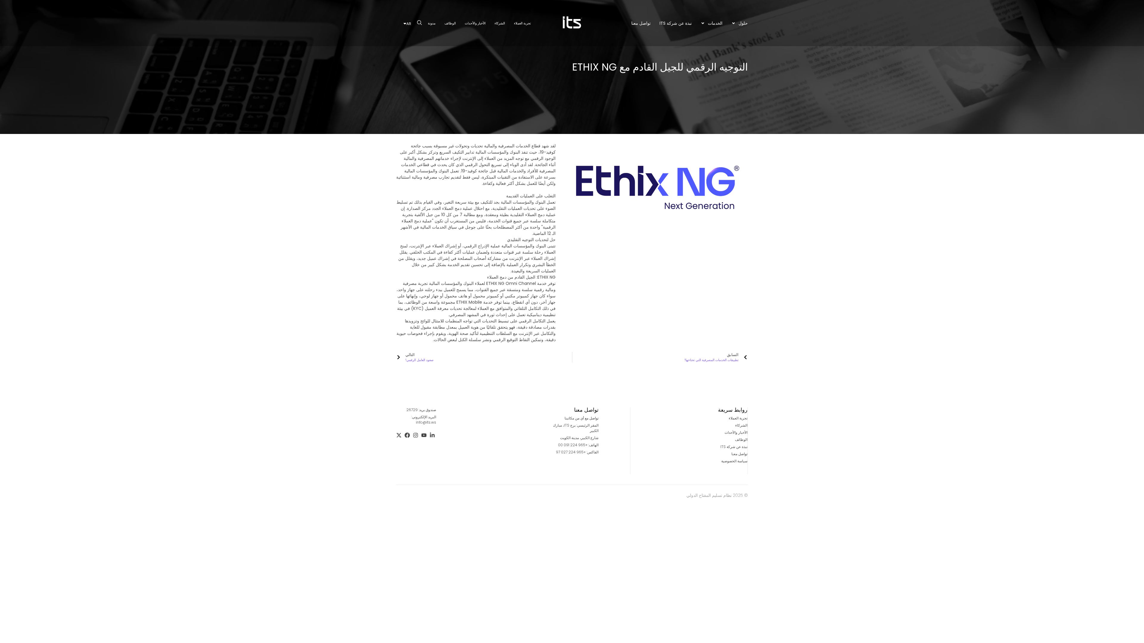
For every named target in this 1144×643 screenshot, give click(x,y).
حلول (743, 23)
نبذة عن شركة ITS (676, 23)
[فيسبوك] (407, 435)
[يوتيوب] (424, 435)
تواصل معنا (641, 23)
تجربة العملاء (522, 23)
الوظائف (450, 23)
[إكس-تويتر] (399, 435)
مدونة (432, 23)
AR (408, 23)
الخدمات (715, 23)
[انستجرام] (415, 435)
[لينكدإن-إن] (432, 435)
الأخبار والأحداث (475, 23)
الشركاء (500, 23)
